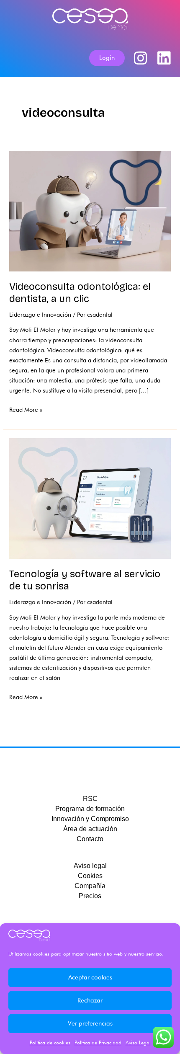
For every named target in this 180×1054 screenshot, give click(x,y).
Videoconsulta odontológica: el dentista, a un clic (80, 293)
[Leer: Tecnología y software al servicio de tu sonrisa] (89, 497)
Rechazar (90, 1000)
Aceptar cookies (90, 977)
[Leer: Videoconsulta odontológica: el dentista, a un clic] (89, 210)
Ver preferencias (90, 1023)
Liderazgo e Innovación (40, 314)
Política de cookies (50, 1042)
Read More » (25, 409)
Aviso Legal (138, 1042)
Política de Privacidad (98, 1042)
